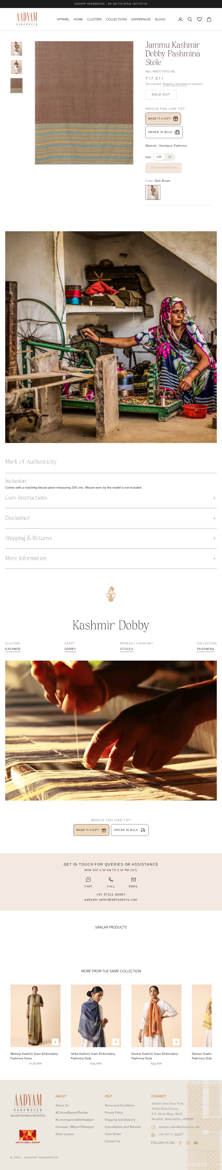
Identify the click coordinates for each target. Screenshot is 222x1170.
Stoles (126, 649)
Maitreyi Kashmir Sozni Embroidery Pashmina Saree (34, 1056)
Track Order (113, 1134)
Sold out (161, 94)
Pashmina (205, 649)
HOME (78, 19)
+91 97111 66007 (111, 894)
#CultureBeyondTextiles (72, 1112)
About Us (62, 1105)
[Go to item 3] (16, 85)
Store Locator (65, 1134)
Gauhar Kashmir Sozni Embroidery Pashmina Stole (154, 1056)
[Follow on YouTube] (196, 1143)
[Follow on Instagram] (188, 1143)
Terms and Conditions (119, 1105)
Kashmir (13, 649)
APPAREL (63, 19)
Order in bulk (160, 132)
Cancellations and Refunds (123, 1127)
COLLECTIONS (116, 19)
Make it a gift (159, 118)
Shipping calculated (175, 84)
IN (169, 157)
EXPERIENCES (141, 19)
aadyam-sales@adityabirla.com (111, 899)
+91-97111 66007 (171, 1134)
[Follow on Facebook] (180, 1143)
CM (159, 157)
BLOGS (160, 19)
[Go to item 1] (16, 48)
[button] (111, 498)
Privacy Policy (114, 1112)
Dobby (70, 649)
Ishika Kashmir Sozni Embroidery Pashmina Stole (93, 1056)
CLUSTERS (94, 19)
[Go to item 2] (16, 67)
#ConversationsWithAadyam (75, 1119)
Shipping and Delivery (120, 1119)
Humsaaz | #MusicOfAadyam (75, 1127)
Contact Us (112, 1141)
